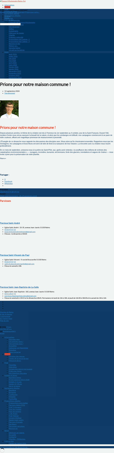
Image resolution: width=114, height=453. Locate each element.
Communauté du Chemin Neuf (6, 317)
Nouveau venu (14, 339)
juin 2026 (12, 58)
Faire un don (9, 20)
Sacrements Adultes (12, 388)
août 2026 (13, 54)
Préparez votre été (16, 37)
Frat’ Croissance (15, 407)
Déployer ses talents (16, 433)
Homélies (12, 365)
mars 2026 (13, 65)
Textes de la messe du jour (19, 358)
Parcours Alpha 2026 (17, 405)
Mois (6, 52)
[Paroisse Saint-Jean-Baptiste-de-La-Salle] (11, 283)
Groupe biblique (15, 418)
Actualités (13, 346)
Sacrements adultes (11, 13)
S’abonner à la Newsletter (18, 348)
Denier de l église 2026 (17, 443)
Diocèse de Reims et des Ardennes (6, 313)
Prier (6, 9)
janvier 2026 (13, 69)
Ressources (13, 428)
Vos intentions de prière (18, 373)
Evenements (13, 31)
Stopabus (12, 350)
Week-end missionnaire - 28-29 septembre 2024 (18, 196)
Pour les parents (15, 411)
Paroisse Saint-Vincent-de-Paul (14, 255)
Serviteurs (13, 424)
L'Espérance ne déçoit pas (9, 192)
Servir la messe (14, 386)
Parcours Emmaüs (16, 422)
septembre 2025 (15, 77)
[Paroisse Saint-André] (11, 219)
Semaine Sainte (14, 48)
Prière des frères (15, 371)
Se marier (12, 392)
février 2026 (13, 67)
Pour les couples (15, 409)
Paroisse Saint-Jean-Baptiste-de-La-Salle (19, 287)
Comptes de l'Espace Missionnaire (22, 22)
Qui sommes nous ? (16, 344)
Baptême (12, 390)
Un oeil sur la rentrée (16, 50)
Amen (2, 333)
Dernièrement (14, 27)
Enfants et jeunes (10, 11)
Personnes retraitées (17, 426)
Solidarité (12, 437)
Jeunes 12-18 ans (15, 384)
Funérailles (13, 399)
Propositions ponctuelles (18, 403)
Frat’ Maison (14, 416)
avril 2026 (13, 63)
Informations (9, 5)
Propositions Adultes (12, 16)
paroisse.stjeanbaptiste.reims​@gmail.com (20, 296)
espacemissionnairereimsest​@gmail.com (19, 232)
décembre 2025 (15, 71)
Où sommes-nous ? (16, 341)
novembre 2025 (15, 73)
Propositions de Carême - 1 (19, 39)
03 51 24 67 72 (10, 294)
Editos (11, 29)
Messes (7, 7)
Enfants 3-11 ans (15, 382)
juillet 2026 (13, 56)
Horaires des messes (17, 356)
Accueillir (12, 435)
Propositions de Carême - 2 (19, 41)
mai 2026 (12, 60)
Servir (6, 18)
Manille (12, 35)
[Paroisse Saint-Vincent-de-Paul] (11, 251)
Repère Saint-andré (16, 420)
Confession (13, 394)
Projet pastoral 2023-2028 (19, 380)
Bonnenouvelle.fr (9, 331)
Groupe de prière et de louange (20, 369)
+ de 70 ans (13, 413)
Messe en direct (15, 360)
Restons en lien (14, 44)
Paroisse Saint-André (10, 223)
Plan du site (4, 321)
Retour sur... (13, 46)
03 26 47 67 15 (10, 229)
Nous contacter (15, 352)
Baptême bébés (15, 377)
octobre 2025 (14, 75)
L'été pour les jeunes (16, 33)
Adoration (13, 367)
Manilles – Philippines (17, 439)
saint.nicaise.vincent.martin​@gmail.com (19, 264)
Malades (12, 397)
